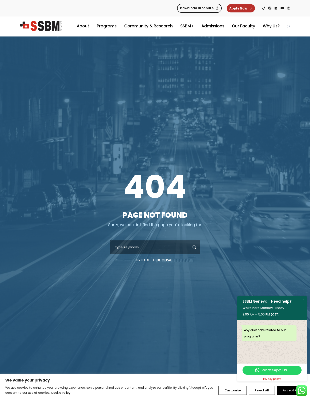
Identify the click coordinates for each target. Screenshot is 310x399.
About (83, 26)
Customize (233, 390)
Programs (107, 26)
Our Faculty (243, 26)
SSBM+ (187, 26)
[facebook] (269, 8)
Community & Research (148, 26)
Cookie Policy (60, 393)
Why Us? (271, 26)
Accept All (291, 390)
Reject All (262, 390)
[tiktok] (263, 8)
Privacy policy (272, 379)
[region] (155, 386)
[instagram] (288, 8)
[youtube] (282, 8)
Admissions (212, 26)
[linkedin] (276, 8)
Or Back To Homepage (155, 260)
